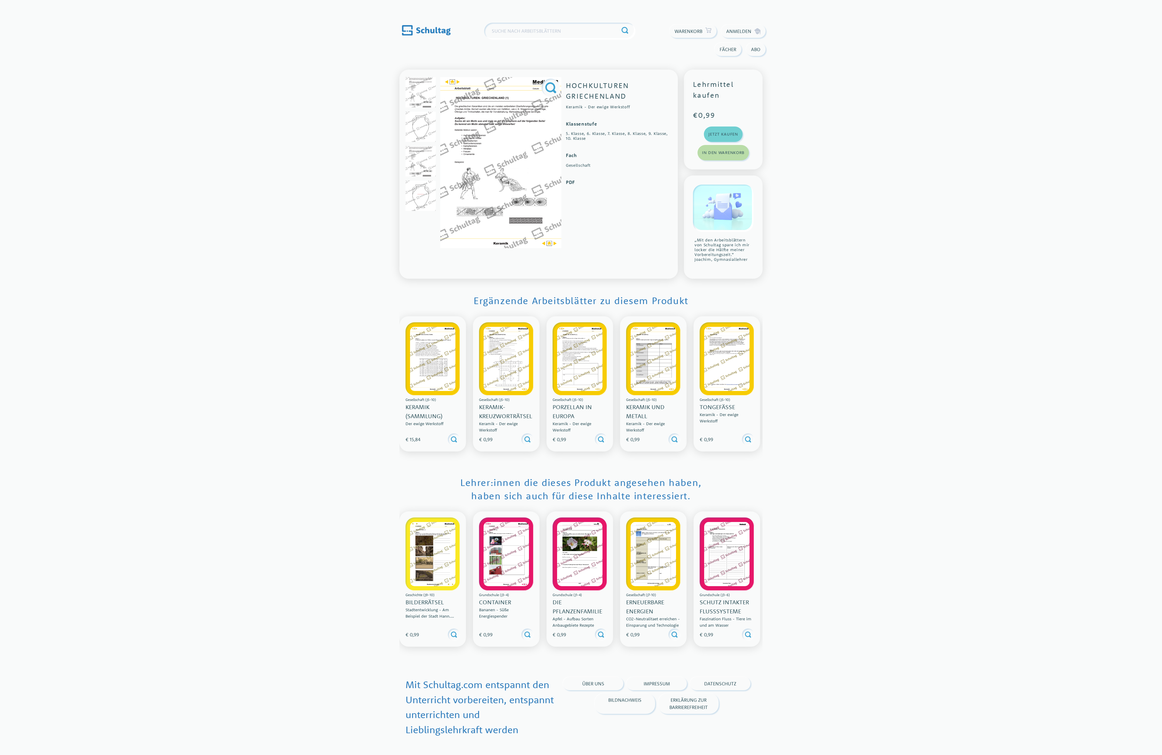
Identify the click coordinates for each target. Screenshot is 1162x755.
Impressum (657, 684)
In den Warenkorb (723, 152)
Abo (755, 49)
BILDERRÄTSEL (424, 602)
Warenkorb (688, 31)
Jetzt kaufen (723, 134)
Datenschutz (720, 684)
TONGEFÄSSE (717, 407)
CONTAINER (495, 602)
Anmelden (738, 31)
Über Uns (593, 684)
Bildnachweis (625, 700)
